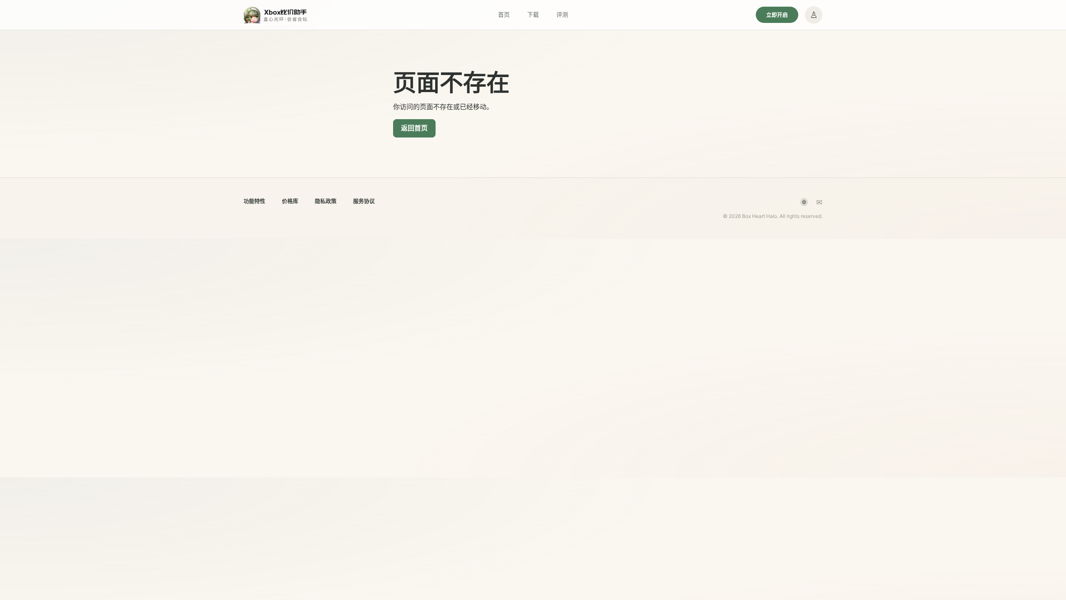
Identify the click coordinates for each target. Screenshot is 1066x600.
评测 (562, 14)
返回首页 (414, 128)
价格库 (290, 201)
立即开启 (777, 14)
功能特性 (254, 201)
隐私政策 (325, 201)
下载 (533, 14)
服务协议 (364, 201)
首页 (504, 14)
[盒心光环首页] (276, 15)
